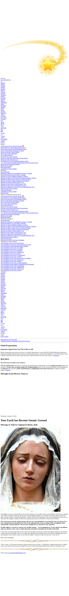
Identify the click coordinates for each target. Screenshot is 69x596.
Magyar (3, 99)
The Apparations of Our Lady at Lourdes (11, 249)
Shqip (2, 108)
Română (3, 107)
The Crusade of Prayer (7, 155)
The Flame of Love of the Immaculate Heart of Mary (15, 161)
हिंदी (2, 131)
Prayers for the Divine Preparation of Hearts (12, 150)
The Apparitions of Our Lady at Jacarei (11, 270)
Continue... (56, 355)
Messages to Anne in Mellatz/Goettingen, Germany (14, 176)
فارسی (3, 136)
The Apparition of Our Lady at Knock (11, 253)
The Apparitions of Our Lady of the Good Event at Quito (16, 244)
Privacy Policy (4, 336)
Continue (7, 370)
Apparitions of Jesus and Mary (9, 169)
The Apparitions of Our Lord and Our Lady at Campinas (16, 258)
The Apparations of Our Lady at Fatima (11, 256)
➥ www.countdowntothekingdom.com (15, 553)
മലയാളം (3, 128)
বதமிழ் (2, 122)
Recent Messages (5, 172)
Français (3, 92)
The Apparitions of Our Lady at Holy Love (12, 269)
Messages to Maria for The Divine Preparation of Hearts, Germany (18, 178)
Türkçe (2, 114)
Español (3, 89)
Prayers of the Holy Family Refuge (10, 152)
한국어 (3, 143)
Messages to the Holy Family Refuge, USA (12, 182)
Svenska (3, 111)
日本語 (3, 141)
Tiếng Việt (3, 113)
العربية (2, 133)
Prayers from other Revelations (9, 153)
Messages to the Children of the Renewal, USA (13, 184)
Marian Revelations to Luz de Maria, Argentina (13, 175)
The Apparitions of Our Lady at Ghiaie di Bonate (14, 263)
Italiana (3, 96)
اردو (2, 134)
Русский (3, 119)
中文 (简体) (4, 139)
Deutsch (3, 86)
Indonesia (3, 95)
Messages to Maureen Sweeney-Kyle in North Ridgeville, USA (17, 187)
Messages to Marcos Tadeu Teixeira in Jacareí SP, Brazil (16, 179)
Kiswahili (3, 98)
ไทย (2, 129)
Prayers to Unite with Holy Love (9, 159)
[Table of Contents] (13, 401)
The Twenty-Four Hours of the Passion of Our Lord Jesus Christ (19, 163)
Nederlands (4, 102)
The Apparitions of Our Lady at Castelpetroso (13, 255)
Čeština (3, 84)
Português (3, 105)
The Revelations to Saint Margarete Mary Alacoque (14, 246)
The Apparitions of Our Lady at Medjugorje (12, 267)
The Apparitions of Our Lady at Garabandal (12, 266)
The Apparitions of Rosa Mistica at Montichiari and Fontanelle (17, 264)
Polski (2, 104)
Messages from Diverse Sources (9, 188)
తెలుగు (2, 123)
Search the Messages (6, 190)
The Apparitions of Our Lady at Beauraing (12, 259)
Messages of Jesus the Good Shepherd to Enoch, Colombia (16, 173)
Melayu (3, 101)
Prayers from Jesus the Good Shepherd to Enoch (13, 149)
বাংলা (2, 120)
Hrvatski (3, 93)
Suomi (2, 110)
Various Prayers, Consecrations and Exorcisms (13, 147)
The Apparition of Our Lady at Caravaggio (12, 243)
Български (4, 117)
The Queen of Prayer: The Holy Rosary (12, 146)
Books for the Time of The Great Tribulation (12, 240)
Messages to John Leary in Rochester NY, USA (13, 185)
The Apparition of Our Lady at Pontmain (11, 250)
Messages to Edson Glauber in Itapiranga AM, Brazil (15, 181)
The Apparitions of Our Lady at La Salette (12, 247)
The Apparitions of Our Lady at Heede (11, 261)
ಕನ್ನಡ (2, 125)
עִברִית (2, 137)
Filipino (3, 90)
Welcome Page (5, 193)
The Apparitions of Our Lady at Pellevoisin (12, 252)
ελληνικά (3, 116)
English (3, 87)
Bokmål (3, 83)
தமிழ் (2, 311)
